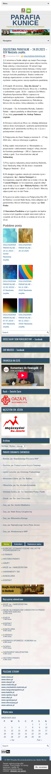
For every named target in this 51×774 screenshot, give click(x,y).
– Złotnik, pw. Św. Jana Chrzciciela (15, 498)
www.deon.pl (7, 679)
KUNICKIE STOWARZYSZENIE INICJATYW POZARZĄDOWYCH (21, 549)
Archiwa (4, 446)
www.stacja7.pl (8, 682)
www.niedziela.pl (8, 685)
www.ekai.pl (6, 697)
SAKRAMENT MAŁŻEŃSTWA (15, 652)
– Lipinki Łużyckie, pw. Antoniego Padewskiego (20, 472)
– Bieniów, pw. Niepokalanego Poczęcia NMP (20, 459)
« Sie (12, 740)
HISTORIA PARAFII (11, 559)
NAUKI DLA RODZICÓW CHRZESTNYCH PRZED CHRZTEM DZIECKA (23, 611)
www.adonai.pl (7, 705)
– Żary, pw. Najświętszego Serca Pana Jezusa (20, 525)
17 (46, 731)
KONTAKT (7, 580)
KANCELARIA (9, 576)
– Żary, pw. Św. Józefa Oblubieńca (15, 505)
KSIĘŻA (6, 618)
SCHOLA (7, 646)
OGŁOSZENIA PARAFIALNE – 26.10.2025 (25, 248)
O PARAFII (7, 555)
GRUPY (6, 563)
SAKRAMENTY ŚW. (11, 572)
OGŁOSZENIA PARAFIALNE (34, 56)
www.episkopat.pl (9, 700)
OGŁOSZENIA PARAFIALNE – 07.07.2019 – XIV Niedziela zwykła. (10, 321)
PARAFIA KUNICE (25, 20)
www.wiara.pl (7, 677)
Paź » (39, 740)
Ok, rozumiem (41, 767)
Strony (6, 544)
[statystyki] (5, 752)
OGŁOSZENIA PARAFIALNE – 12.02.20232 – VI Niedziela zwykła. (10, 287)
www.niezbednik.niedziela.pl (14, 687)
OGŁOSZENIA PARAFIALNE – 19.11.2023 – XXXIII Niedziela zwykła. (10, 252)
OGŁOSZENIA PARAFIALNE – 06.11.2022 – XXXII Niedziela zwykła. (25, 321)
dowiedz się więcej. (18, 771)
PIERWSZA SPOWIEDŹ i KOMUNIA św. (20, 641)
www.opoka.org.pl (9, 695)
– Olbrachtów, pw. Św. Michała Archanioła (18, 485)
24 (46, 734)
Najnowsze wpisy (34, 544)
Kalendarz (18, 544)
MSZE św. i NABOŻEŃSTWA (15, 567)
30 (39, 737)
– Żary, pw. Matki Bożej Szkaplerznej (16, 512)
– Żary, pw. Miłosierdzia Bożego (14, 518)
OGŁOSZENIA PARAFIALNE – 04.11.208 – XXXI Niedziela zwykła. (25, 287)
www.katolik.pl (7, 692)
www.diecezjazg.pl (9, 703)
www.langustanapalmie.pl (12, 690)
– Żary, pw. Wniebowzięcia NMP (14, 531)
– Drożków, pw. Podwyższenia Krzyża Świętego (21, 465)
